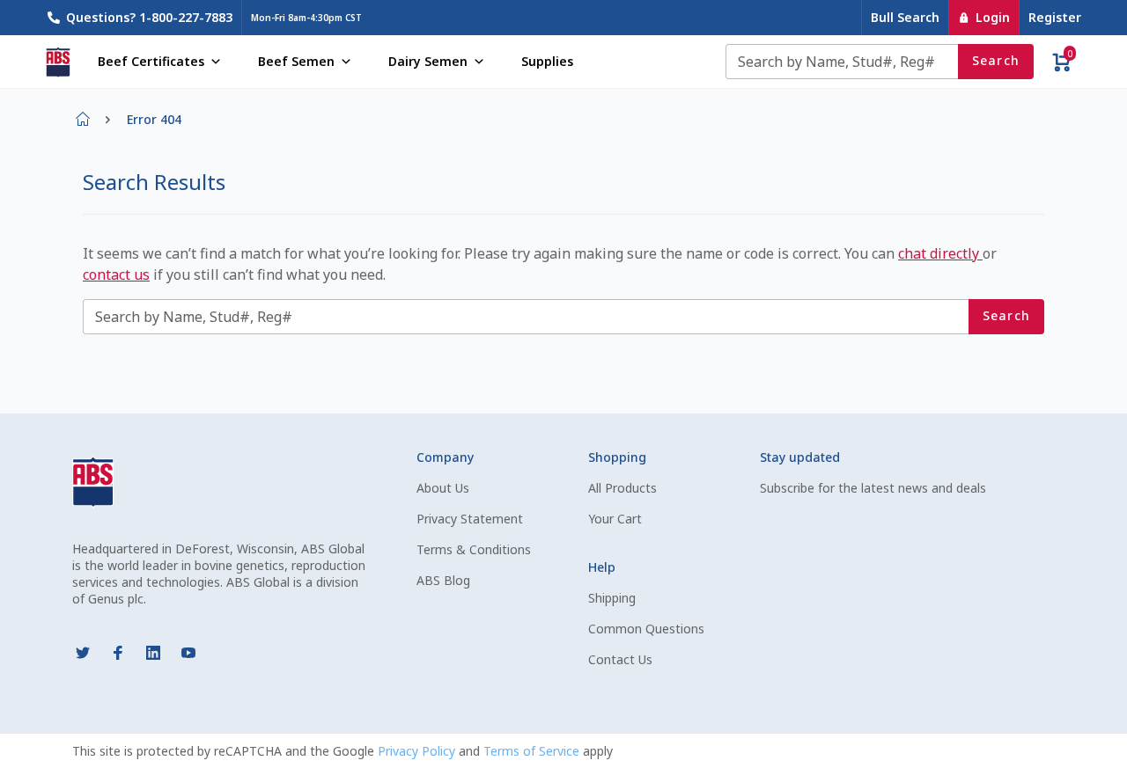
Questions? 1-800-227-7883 (149, 17)
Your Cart (615, 518)
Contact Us (620, 659)
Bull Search (905, 17)
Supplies (547, 61)
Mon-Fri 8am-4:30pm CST (306, 17)
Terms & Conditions (473, 549)
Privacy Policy (418, 750)
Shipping (612, 597)
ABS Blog (443, 580)
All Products (622, 487)
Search (996, 60)
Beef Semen (296, 61)
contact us (116, 274)
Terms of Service (533, 750)
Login (993, 17)
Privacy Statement (469, 518)
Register (1054, 17)
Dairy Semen (428, 61)
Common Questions (646, 628)
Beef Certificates (151, 61)
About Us (442, 487)
